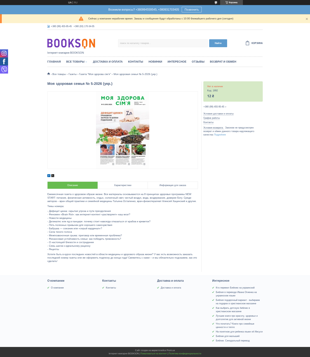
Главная (54, 61)
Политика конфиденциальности (185, 353)
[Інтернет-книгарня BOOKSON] (78, 41)
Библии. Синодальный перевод (233, 340)
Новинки (155, 61)
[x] (52, 176)
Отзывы (198, 61)
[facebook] (48, 176)
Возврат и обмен (223, 61)
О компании (57, 287)
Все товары (75, 61)
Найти (218, 43)
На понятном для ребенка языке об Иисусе (239, 331)
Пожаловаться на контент (153, 353)
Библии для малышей (227, 336)
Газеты (73, 74)
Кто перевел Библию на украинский (235, 287)
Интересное (177, 61)
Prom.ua (171, 350)
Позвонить (192, 9)
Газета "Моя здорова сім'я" (95, 74)
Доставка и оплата (108, 61)
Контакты (135, 61)
